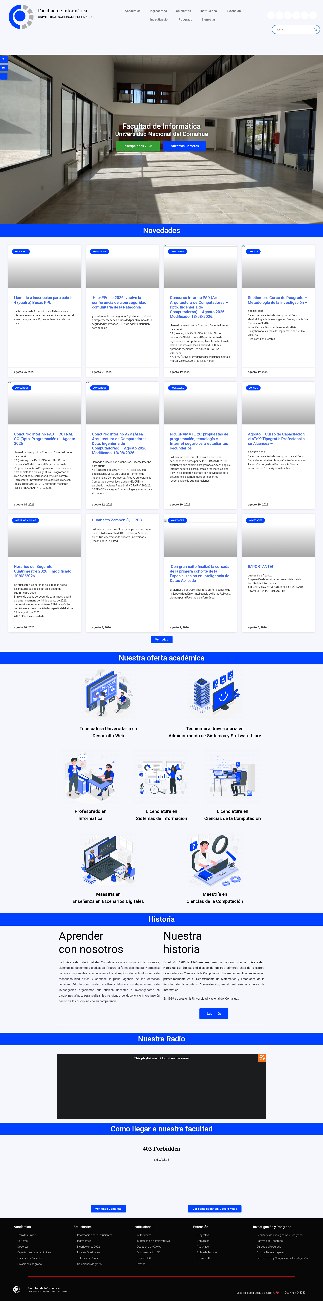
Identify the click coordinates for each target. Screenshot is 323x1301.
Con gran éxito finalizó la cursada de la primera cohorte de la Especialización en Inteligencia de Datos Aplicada (199, 573)
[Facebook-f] (94, 1291)
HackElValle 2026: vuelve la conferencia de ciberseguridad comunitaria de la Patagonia (119, 302)
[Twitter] (279, 15)
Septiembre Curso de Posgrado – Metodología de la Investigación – (277, 300)
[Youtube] (305, 15)
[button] (138, 146)
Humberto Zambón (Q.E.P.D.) (117, 520)
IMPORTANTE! (260, 566)
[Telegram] (296, 15)
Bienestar (208, 19)
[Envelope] (271, 15)
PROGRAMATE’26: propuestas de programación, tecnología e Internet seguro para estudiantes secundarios (199, 441)
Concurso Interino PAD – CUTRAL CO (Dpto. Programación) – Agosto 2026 (44, 439)
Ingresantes (158, 11)
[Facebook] (288, 15)
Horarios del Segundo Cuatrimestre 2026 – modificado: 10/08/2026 (43, 571)
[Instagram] (313, 15)
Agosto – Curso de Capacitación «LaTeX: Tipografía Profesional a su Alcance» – (276, 439)
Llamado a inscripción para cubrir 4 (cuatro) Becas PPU (43, 300)
